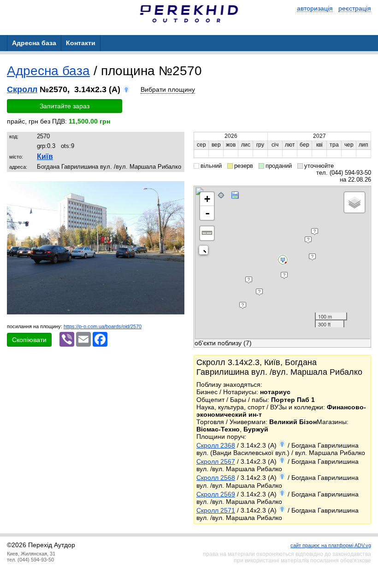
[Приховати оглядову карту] (205, 252)
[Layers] (354, 202)
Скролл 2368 (215, 445)
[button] (176, 189)
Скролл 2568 (215, 477)
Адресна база (48, 71)
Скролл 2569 (215, 494)
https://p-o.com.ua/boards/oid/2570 (103, 326)
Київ (45, 156)
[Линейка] (207, 233)
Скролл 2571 (215, 510)
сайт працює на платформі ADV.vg (330, 545)
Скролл (22, 89)
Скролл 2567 (215, 461)
